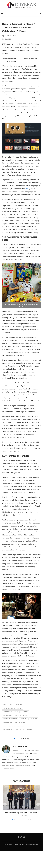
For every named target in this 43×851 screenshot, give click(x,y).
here (27, 189)
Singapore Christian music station (14, 726)
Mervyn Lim (33, 719)
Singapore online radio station (13, 730)
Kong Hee (23, 719)
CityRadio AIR (7, 715)
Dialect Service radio (10, 719)
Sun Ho (29, 730)
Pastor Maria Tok (21, 722)
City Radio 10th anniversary (12, 708)
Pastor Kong (7, 722)
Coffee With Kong (21, 715)
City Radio (18, 705)
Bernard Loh (7, 705)
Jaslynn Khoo (10, 35)
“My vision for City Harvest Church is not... (22, 813)
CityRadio (25, 712)
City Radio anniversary (10, 712)
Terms (37, 844)
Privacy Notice (30, 844)
